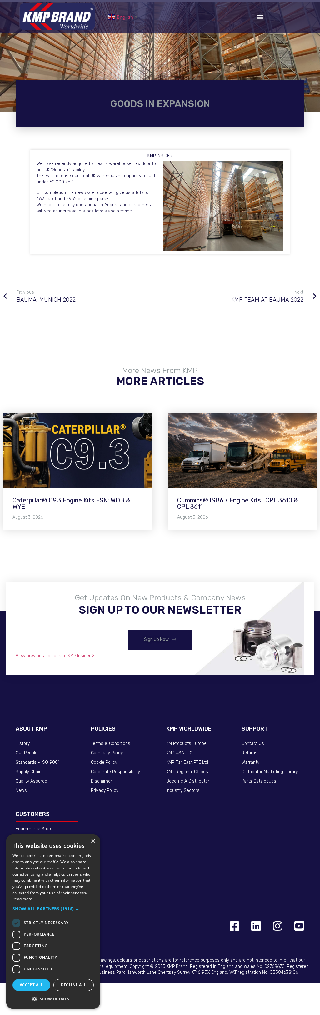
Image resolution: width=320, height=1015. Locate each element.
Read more (22, 899)
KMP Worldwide (189, 728)
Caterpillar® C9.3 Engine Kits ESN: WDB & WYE (71, 503)
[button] (260, 17)
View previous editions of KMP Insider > (55, 655)
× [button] (93, 841)
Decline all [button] (73, 985)
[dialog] (53, 921)
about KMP (31, 728)
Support (255, 728)
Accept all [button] (31, 985)
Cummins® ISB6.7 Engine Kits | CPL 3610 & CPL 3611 (237, 503)
